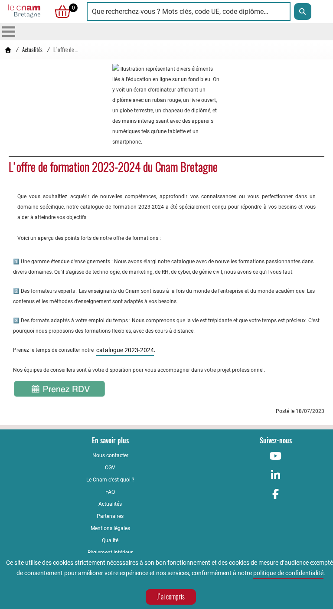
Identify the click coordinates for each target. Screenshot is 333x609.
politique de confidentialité (288, 573)
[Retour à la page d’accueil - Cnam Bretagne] (7, 49)
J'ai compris (171, 596)
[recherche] (302, 11)
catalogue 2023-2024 (125, 350)
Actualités (32, 49)
